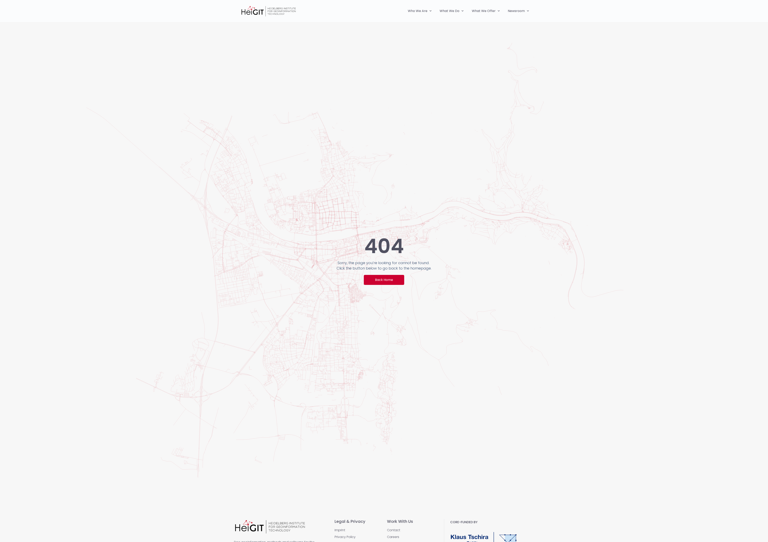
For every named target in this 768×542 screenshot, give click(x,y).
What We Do (449, 11)
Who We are (417, 11)
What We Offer (484, 11)
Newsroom (516, 11)
